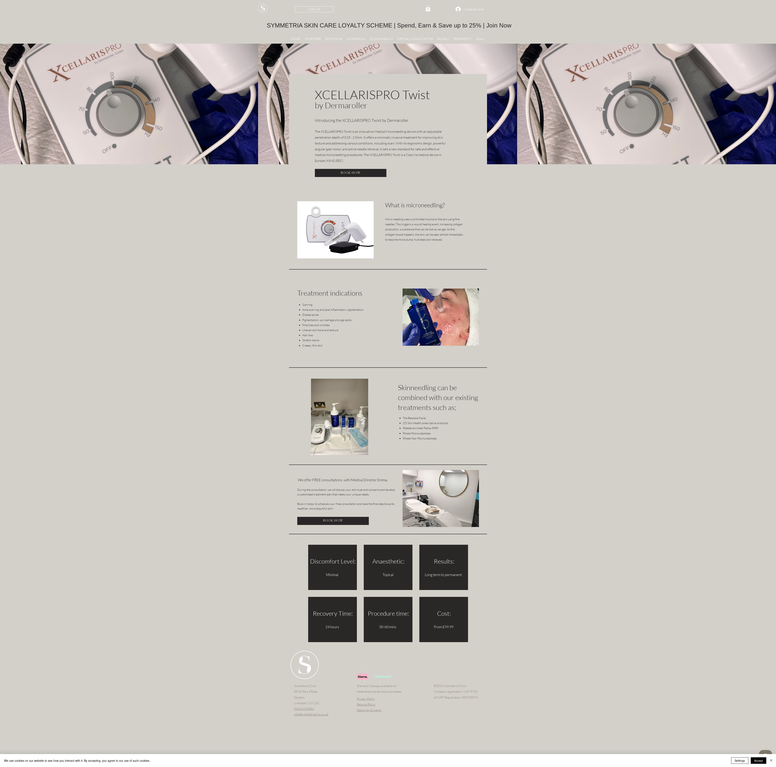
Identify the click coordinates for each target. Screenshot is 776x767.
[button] (381, 39)
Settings (740, 761)
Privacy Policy (366, 699)
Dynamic (376, 710)
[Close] (771, 760)
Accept (758, 761)
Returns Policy (366, 704)
